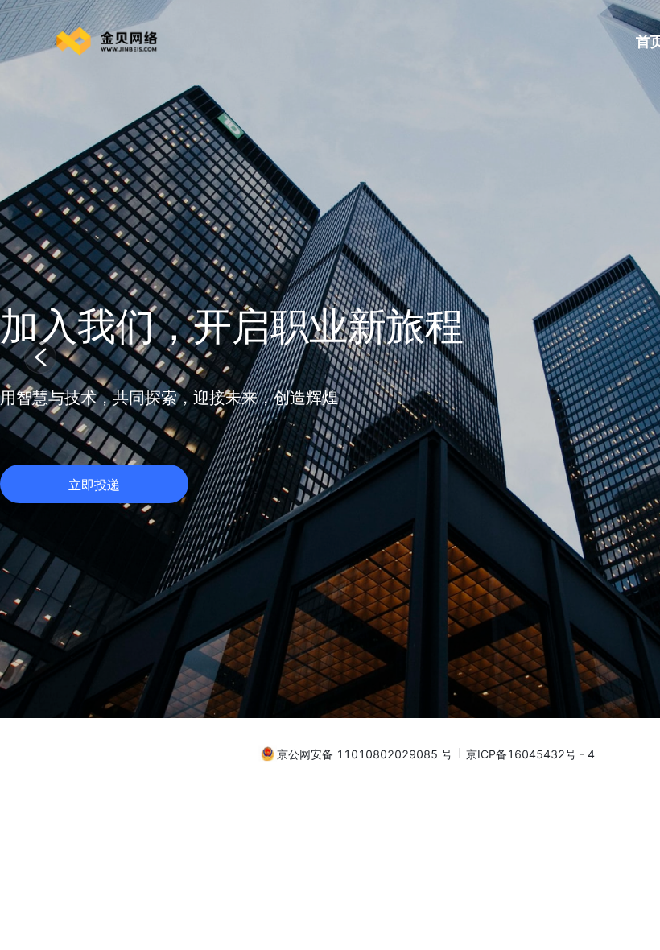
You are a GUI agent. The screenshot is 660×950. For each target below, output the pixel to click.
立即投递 (94, 485)
